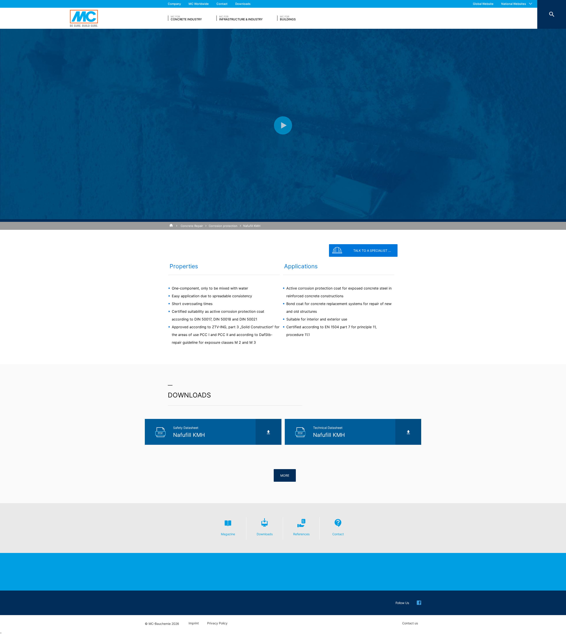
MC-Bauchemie (84, 18)
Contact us (410, 623)
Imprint (194, 623)
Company (174, 4)
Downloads (242, 4)
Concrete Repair (192, 226)
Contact (222, 4)
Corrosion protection (223, 226)
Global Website (483, 4)
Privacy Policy (217, 623)
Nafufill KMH (251, 226)
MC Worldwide (199, 4)
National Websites (513, 4)
